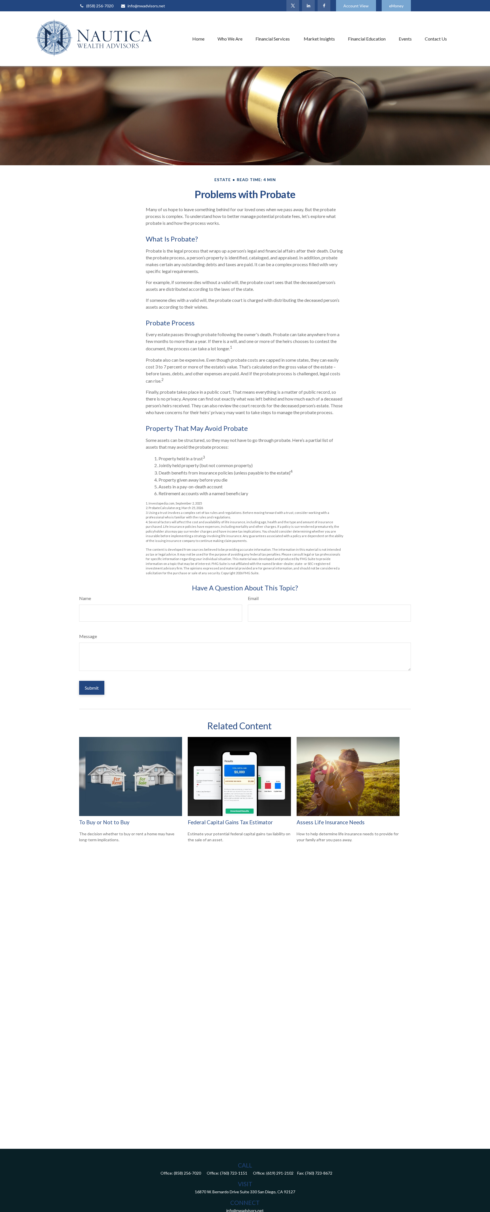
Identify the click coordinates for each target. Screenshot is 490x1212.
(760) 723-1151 (233, 1173)
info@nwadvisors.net (146, 5)
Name (85, 598)
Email (253, 598)
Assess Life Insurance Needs (331, 822)
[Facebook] (324, 5)
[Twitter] (292, 5)
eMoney (396, 5)
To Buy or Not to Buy (104, 822)
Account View (356, 5)
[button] (198, 39)
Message (88, 636)
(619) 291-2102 (279, 1173)
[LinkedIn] (308, 5)
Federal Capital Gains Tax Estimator (230, 822)
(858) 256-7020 (99, 5)
